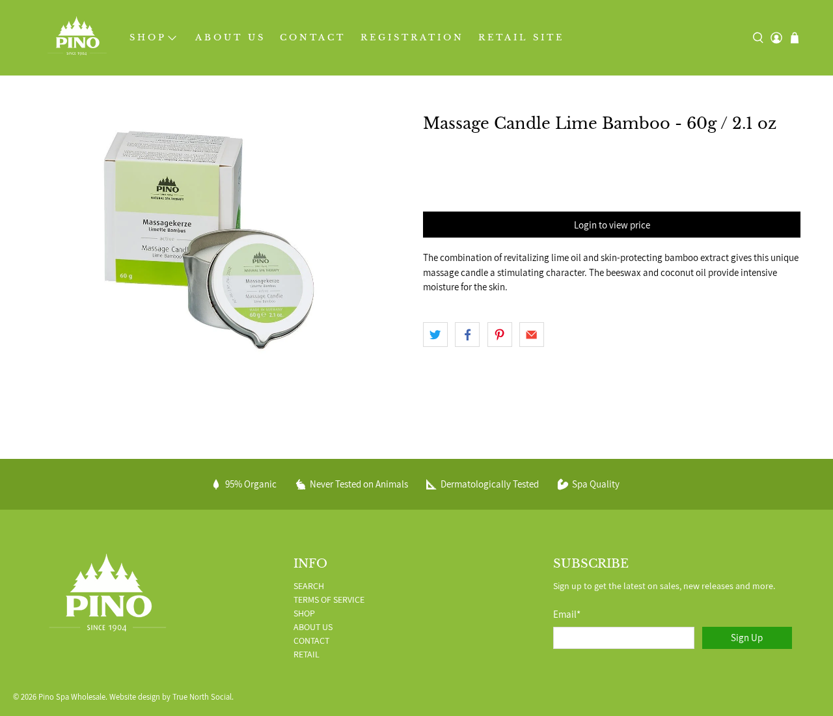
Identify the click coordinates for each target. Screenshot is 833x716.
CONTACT (313, 37)
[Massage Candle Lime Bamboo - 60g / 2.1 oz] (221, 239)
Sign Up (747, 637)
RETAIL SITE (521, 37)
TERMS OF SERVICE (329, 599)
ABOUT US (230, 37)
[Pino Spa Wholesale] (77, 38)
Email (566, 614)
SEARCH (309, 586)
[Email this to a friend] (531, 334)
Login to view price (612, 225)
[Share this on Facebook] (467, 334)
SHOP (148, 37)
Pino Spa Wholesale (71, 696)
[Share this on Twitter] (435, 334)
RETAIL (307, 654)
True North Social (202, 696)
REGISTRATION (412, 37)
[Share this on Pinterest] (499, 334)
